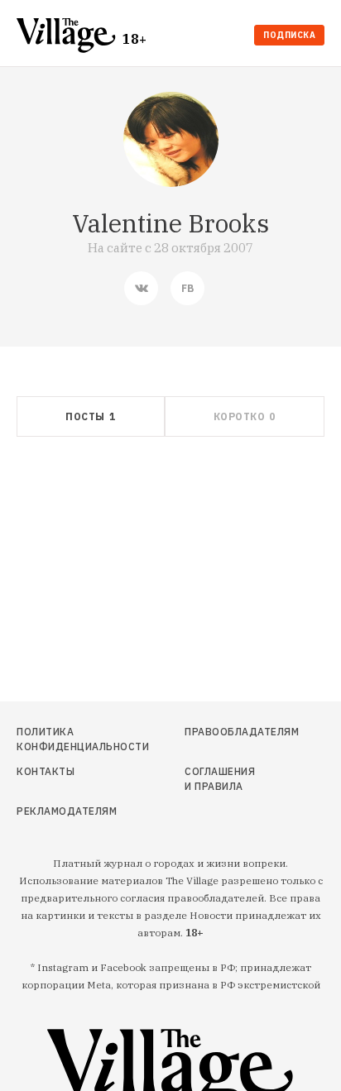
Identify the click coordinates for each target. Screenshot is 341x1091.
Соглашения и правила (220, 778)
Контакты (45, 771)
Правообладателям (224, 731)
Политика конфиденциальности (63, 739)
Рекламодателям (63, 811)
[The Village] (69, 36)
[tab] (91, 416)
